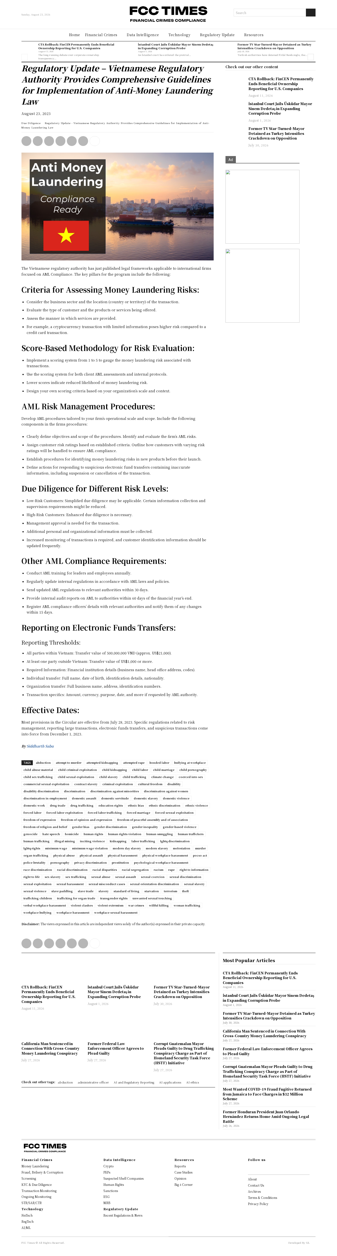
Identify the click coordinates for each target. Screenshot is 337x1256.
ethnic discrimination (164, 805)
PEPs (106, 1172)
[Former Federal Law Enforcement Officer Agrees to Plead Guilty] (118, 1026)
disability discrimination (41, 791)
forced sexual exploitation (174, 812)
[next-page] (311, 57)
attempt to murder (68, 762)
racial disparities (105, 870)
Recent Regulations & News (122, 1215)
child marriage (163, 770)
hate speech (51, 834)
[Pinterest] (72, 141)
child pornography (193, 770)
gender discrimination (110, 827)
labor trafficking (143, 841)
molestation (181, 848)
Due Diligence (31, 123)
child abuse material (38, 770)
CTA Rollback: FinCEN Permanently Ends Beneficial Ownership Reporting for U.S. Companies (76, 46)
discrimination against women (166, 791)
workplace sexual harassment (115, 912)
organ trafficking (35, 855)
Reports (180, 1166)
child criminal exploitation (77, 770)
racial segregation (135, 870)
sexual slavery (194, 884)
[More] (95, 141)
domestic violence (176, 798)
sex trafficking (75, 877)
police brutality (34, 862)
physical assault (91, 855)
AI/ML (26, 1227)
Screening (28, 1178)
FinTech (27, 1215)
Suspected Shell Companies (123, 1178)
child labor (140, 770)
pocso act (200, 855)
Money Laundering (35, 1166)
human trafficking (36, 841)
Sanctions (110, 1191)
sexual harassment (70, 884)
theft (185, 891)
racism (158, 870)
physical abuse (64, 855)
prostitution (120, 862)
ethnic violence (196, 805)
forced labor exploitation (64, 812)
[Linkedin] (38, 141)
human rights (93, 834)
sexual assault (125, 877)
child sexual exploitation (76, 777)
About (252, 1179)
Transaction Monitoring (38, 1191)
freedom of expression (39, 820)
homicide (72, 834)
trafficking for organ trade (76, 898)
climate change (162, 777)
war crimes (136, 905)
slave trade (86, 891)
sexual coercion (153, 877)
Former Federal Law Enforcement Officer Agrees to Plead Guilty (116, 1048)
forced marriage (138, 812)
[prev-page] (24, 57)
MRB (106, 1203)
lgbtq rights (31, 848)
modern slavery (157, 848)
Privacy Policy (258, 1204)
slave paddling (62, 891)
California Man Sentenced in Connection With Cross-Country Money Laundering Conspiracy (50, 1048)
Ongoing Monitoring (36, 1196)
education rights (110, 805)
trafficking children (37, 898)
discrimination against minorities (114, 791)
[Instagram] (257, 1168)
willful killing (159, 905)
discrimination (74, 791)
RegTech (27, 1221)
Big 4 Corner (183, 1184)
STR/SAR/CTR (31, 1203)
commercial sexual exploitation (46, 784)
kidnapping (118, 841)
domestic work (34, 805)
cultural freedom (150, 784)
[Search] (311, 12)
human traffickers (191, 834)
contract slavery (85, 784)
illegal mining (65, 841)
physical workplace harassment (165, 855)
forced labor (32, 812)
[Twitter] (49, 141)
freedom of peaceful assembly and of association (152, 820)
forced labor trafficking (105, 812)
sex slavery (52, 877)
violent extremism (110, 905)
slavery (103, 891)
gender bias (80, 827)
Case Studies (183, 1172)
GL (308, 1242)
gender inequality (145, 827)
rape (171, 870)
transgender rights (114, 898)
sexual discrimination (185, 877)
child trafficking (134, 777)
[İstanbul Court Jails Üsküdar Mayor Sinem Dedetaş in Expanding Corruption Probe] (128, 50)
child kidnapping (114, 770)
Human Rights (113, 1184)
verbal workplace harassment (44, 905)
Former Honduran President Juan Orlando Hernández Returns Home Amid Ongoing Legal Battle (266, 1116)
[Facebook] (60, 141)
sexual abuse (100, 877)
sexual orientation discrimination (154, 884)
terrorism (170, 891)
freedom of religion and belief (45, 827)
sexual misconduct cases (107, 884)
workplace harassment (72, 912)
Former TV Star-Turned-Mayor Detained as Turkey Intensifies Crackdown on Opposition (275, 46)
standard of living (126, 891)
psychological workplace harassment (161, 862)
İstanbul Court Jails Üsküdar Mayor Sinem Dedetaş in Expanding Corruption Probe (175, 46)
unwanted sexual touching (152, 898)
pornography (59, 862)
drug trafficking (82, 805)
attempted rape (134, 762)
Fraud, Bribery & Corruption (42, 1172)
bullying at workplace (190, 762)
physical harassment (122, 855)
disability (174, 784)
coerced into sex (191, 777)
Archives (254, 1191)
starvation (151, 891)
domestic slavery (146, 798)
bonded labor (159, 762)
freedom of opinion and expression (86, 820)
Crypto (108, 1166)
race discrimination (37, 870)
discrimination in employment (45, 798)
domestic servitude (115, 798)
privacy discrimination (90, 862)
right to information (194, 870)
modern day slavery (127, 848)
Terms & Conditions (262, 1197)
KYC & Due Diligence (36, 1184)
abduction (43, 762)
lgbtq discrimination (175, 841)
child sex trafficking (38, 777)
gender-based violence (179, 827)
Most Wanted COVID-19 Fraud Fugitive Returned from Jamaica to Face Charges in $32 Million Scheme (267, 1094)
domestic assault (84, 798)
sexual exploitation (37, 884)
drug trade (57, 805)
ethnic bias (136, 805)
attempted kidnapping (102, 762)
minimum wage (56, 848)
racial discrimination (72, 870)
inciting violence (92, 841)
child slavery (108, 777)
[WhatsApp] (26, 141)
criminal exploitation (117, 784)
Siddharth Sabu (40, 746)
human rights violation (124, 834)
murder (200, 848)
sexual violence (34, 891)
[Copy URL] (83, 141)
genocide (30, 834)
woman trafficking (187, 905)
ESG (106, 1196)
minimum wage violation (90, 848)
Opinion (180, 1178)
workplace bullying (37, 912)
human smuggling (159, 834)
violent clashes (82, 905)
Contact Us (256, 1185)
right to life (31, 877)
